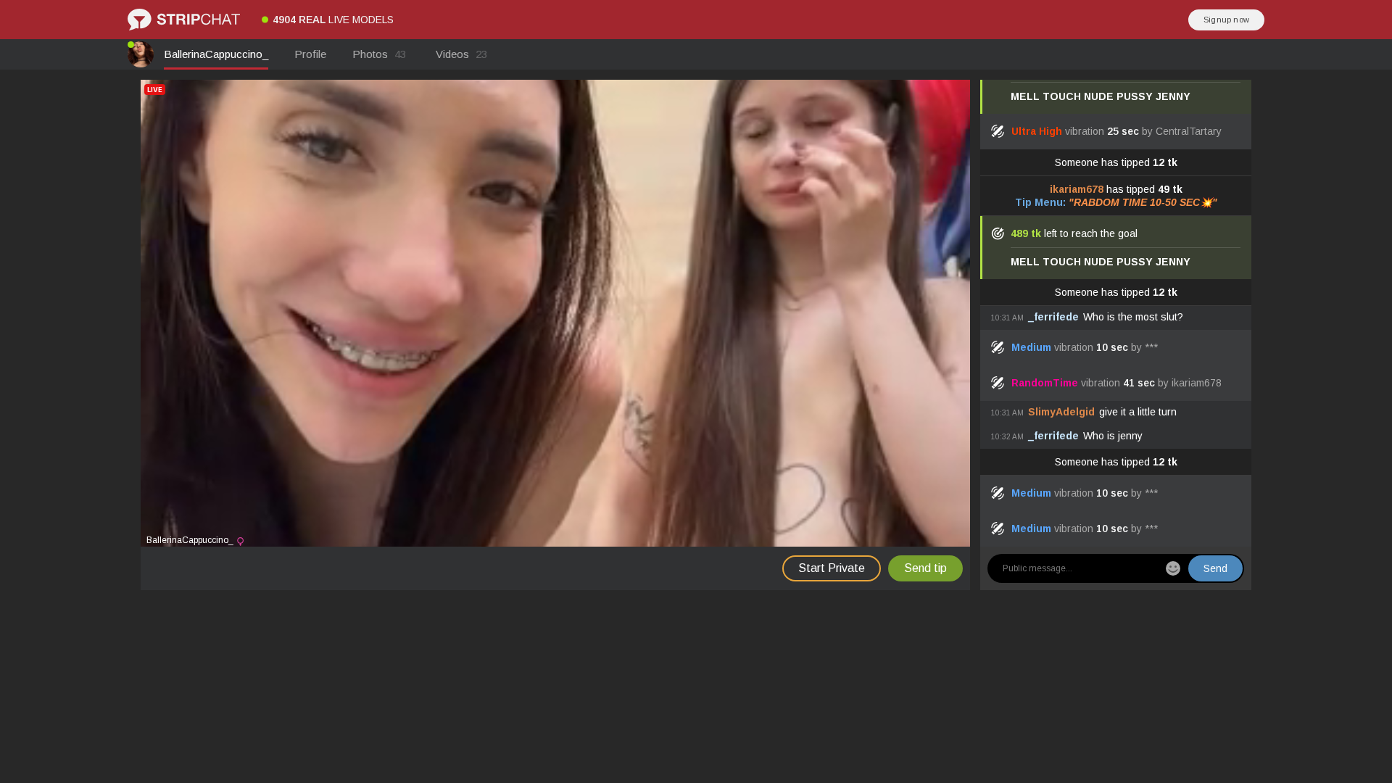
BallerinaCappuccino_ (216, 54)
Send (1215, 568)
